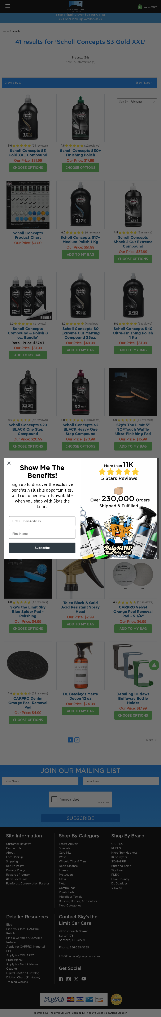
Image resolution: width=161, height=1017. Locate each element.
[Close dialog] (8, 463)
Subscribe (42, 547)
